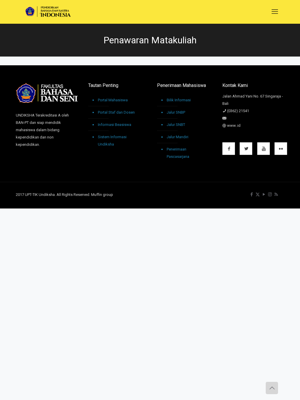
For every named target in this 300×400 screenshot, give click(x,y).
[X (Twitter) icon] (257, 194)
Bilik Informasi (179, 100)
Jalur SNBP (176, 112)
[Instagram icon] (270, 194)
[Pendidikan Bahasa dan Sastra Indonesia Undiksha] (48, 11)
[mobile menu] (275, 12)
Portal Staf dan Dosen (116, 112)
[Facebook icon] (251, 194)
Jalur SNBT (176, 124)
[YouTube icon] (264, 194)
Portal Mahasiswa (113, 100)
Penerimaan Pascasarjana (178, 153)
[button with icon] (228, 148)
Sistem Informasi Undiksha (112, 140)
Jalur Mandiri (177, 137)
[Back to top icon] (272, 388)
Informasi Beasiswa (114, 124)
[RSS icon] (276, 194)
